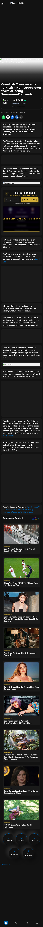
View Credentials (19, 107)
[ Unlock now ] (29, 200)
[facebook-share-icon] (12, 118)
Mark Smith (17, 100)
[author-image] (7, 103)
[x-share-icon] (8, 118)
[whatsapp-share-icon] (3, 118)
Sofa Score (8, 436)
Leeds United (6, 864)
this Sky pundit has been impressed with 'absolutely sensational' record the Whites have (21, 509)
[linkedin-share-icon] (17, 118)
